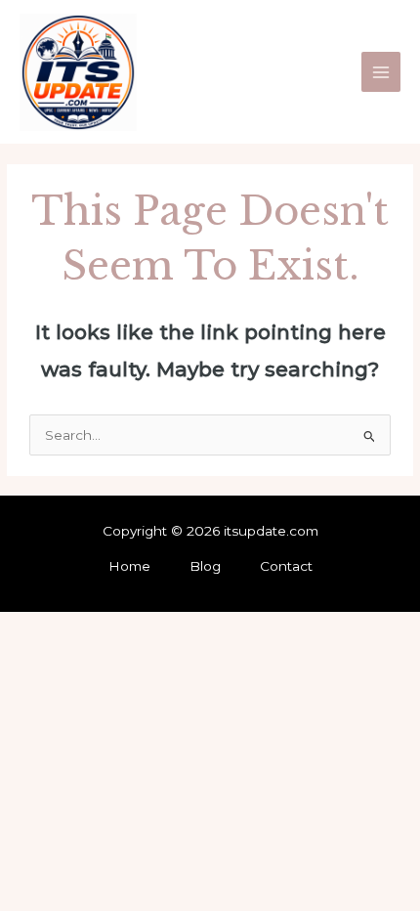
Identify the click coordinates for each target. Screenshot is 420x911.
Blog (205, 566)
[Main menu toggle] (381, 72)
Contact (286, 566)
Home (129, 566)
